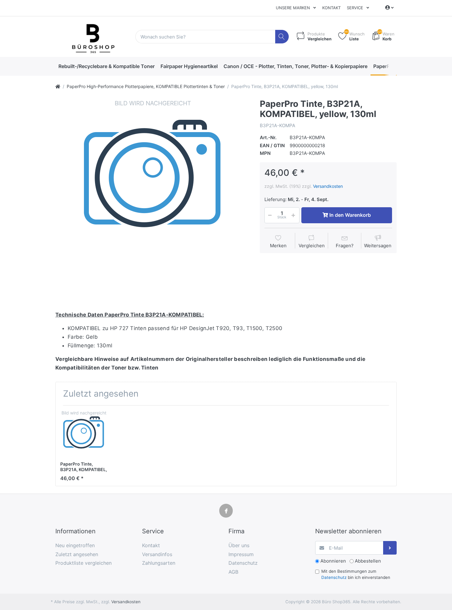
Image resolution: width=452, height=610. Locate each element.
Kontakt (331, 7)
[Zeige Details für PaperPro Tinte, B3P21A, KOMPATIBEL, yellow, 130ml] (83, 433)
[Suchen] (282, 37)
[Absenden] (390, 548)
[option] (152, 196)
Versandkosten (328, 186)
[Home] (57, 86)
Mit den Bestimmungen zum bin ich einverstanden (355, 574)
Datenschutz (334, 577)
